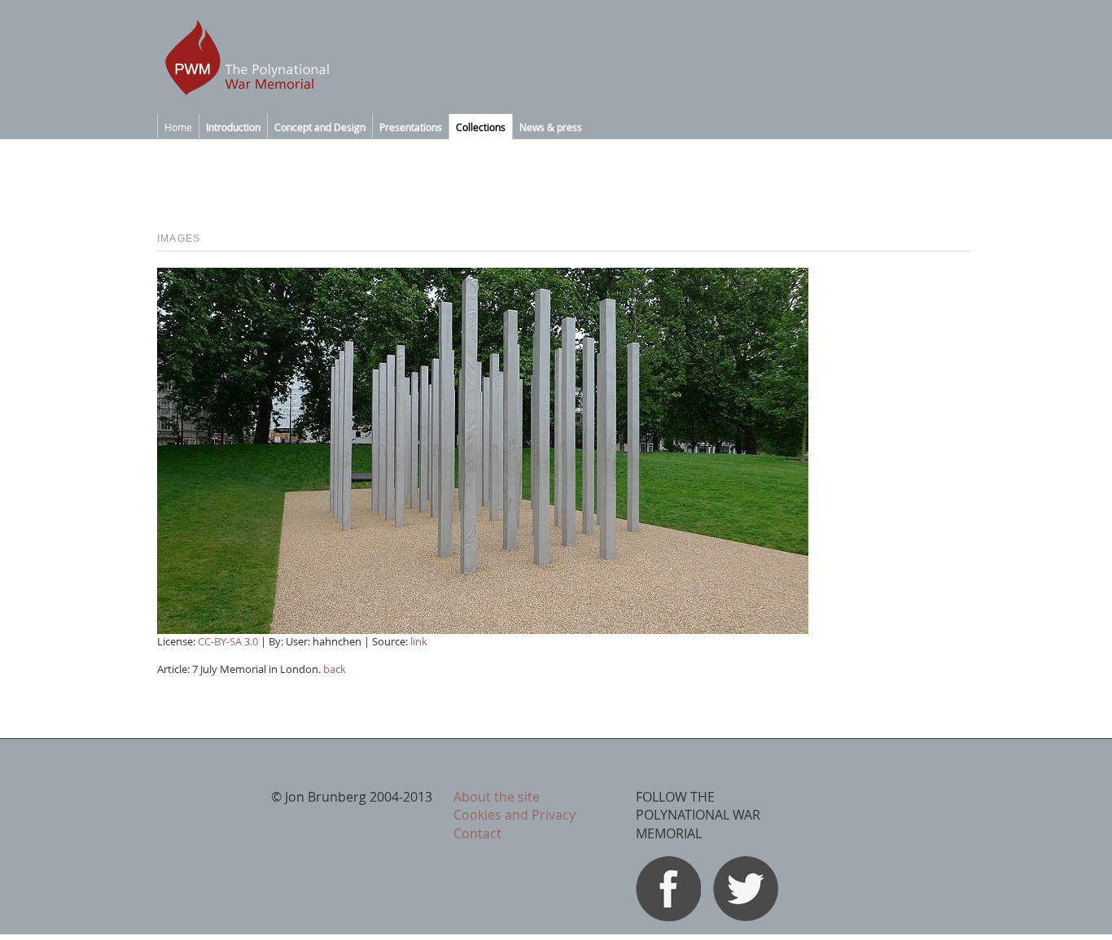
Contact (477, 833)
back (334, 669)
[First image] (482, 629)
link (418, 641)
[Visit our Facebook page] (668, 916)
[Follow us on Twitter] (745, 916)
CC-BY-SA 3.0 (228, 641)
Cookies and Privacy (514, 815)
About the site (496, 797)
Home (178, 126)
